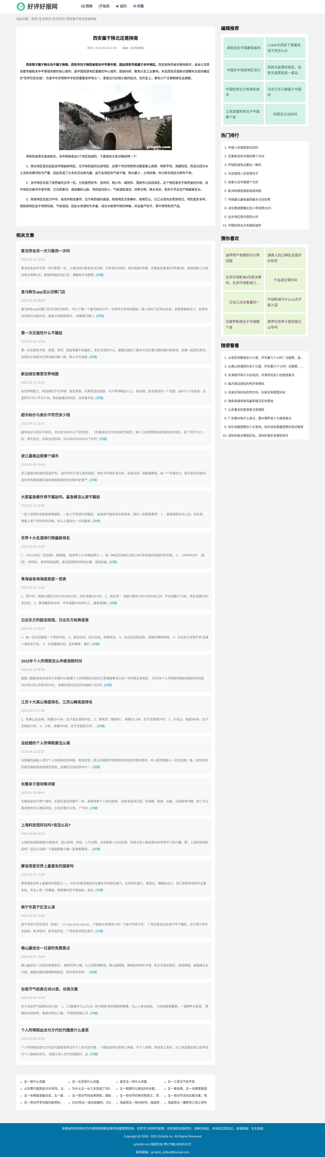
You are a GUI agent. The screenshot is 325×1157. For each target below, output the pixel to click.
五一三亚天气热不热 (181, 1081)
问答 (140, 6)
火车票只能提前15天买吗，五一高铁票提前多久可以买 (60, 1088)
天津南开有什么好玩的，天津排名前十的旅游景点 (261, 375)
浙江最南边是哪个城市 (40, 456)
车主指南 (257, 1128)
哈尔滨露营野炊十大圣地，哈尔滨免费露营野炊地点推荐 (265, 427)
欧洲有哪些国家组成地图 (244, 190)
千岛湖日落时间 (285, 280)
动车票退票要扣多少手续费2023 (249, 208)
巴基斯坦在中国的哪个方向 (246, 156)
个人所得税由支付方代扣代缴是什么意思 (55, 1030)
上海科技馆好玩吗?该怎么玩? (46, 825)
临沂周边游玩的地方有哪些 (246, 383)
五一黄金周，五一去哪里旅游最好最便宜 (195, 1088)
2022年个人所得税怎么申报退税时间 (51, 661)
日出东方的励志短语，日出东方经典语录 (55, 620)
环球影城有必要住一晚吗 (244, 164)
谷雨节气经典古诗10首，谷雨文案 (49, 989)
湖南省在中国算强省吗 (244, 48)
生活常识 (45, 19)
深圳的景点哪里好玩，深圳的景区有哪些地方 (258, 435)
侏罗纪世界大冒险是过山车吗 (284, 324)
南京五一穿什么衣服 (133, 1081)
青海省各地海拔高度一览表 (43, 579)
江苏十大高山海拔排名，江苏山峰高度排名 (57, 702)
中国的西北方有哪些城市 (243, 92)
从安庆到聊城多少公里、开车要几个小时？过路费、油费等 (266, 357)
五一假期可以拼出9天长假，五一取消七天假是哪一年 (155, 1088)
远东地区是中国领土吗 (243, 216)
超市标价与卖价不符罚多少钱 (45, 415)
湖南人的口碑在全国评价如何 (284, 258)
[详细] (99, 275)
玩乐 (106, 6)
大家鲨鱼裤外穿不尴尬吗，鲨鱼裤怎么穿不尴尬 (60, 497)
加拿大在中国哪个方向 (243, 182)
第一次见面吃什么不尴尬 (41, 333)
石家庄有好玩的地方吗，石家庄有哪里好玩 (256, 392)
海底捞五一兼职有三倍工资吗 (187, 1102)
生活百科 (59, 19)
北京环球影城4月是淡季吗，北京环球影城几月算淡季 (243, 280)
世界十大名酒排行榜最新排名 (45, 538)
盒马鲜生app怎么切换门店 (43, 292)
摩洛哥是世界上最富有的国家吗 (47, 866)
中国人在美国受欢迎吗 (243, 147)
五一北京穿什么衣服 (85, 1081)
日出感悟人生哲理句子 (243, 173)
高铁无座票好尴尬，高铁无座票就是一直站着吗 (284, 70)
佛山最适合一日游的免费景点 (45, 948)
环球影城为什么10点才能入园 (284, 302)
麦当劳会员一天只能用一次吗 (45, 251)
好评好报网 (42, 6)
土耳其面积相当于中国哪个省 (243, 114)
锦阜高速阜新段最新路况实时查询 (250, 401)
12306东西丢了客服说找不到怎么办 (284, 48)
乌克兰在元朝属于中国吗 (284, 92)
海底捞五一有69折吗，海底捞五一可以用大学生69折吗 (156, 1102)
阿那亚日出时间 (285, 114)
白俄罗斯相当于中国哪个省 (243, 324)
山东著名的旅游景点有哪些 (246, 409)
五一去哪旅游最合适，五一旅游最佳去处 (51, 1095)
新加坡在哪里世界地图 (40, 374)
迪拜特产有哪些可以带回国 (243, 258)
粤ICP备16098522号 (177, 1144)
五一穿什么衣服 (34, 1081)
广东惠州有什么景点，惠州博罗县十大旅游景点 (259, 418)
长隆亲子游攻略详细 (38, 784)
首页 (34, 19)
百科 (89, 6)
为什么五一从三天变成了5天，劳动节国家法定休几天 (107, 1088)
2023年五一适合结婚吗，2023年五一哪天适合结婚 (106, 1102)
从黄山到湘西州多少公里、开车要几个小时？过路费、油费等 (266, 366)
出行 (123, 6)
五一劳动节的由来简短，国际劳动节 (96, 1095)
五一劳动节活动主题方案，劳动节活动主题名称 (199, 1095)
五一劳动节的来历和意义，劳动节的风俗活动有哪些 (154, 1095)
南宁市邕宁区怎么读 (38, 907)
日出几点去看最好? (243, 302)
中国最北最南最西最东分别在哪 (249, 199)
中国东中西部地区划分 (244, 70)
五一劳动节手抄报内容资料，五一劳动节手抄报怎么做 (60, 1102)
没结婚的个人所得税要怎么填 (45, 743)
